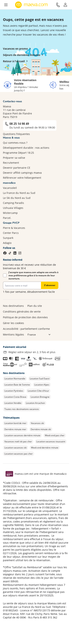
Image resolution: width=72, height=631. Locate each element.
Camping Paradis (13, 203)
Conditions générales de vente (22, 311)
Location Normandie (14, 378)
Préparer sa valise (14, 157)
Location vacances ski (15, 447)
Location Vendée (12, 403)
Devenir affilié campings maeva (22, 172)
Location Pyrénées (13, 390)
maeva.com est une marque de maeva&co (40, 473)
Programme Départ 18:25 (18, 152)
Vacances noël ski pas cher (18, 441)
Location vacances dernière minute (22, 435)
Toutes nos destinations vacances (21, 409)
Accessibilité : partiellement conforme (26, 328)
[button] (6, 5)
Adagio (7, 243)
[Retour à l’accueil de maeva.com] (31, 4)
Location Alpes (41, 384)
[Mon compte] (65, 4)
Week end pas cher (54, 435)
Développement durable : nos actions (26, 147)
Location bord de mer (15, 423)
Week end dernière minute (44, 447)
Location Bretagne (40, 396)
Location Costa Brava (15, 396)
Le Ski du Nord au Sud (16, 198)
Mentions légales (13, 334)
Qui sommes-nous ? (15, 142)
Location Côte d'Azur (38, 390)
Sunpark (8, 238)
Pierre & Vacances (14, 228)
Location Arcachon (35, 403)
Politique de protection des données (25, 317)
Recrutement (11, 162)
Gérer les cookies (13, 323)
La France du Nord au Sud (19, 193)
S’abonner (49, 285)
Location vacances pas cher (18, 453)
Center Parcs (11, 233)
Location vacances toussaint (50, 441)
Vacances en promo (15, 48)
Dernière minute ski (41, 429)
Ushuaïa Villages (13, 208)
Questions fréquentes (16, 134)
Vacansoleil (10, 188)
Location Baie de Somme (17, 384)
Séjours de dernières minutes (21, 55)
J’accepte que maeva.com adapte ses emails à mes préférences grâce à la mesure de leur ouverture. (33, 275)
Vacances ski (37, 423)
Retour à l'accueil (14, 61)
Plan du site (34, 306)
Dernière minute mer (15, 429)
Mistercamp (10, 213)
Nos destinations (13, 306)
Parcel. (7, 218)
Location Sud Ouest (39, 378)
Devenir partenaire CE (16, 167)
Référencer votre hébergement (22, 177)
